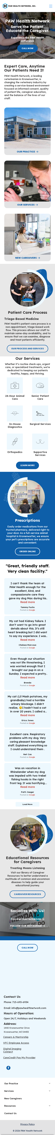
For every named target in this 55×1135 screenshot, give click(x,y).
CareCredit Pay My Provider (19, 1057)
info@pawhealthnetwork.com (28, 1008)
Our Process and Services (27, 348)
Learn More (27, 465)
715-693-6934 (20, 1002)
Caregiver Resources (27, 894)
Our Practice (26, 151)
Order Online (27, 551)
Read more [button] (27, 602)
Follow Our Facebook (26, 919)
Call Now (28, 48)
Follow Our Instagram (26, 925)
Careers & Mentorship (15, 1037)
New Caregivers (26, 257)
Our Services (26, 204)
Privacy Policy (27, 1124)
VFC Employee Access (16, 1042)
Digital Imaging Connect (12, 1050)
